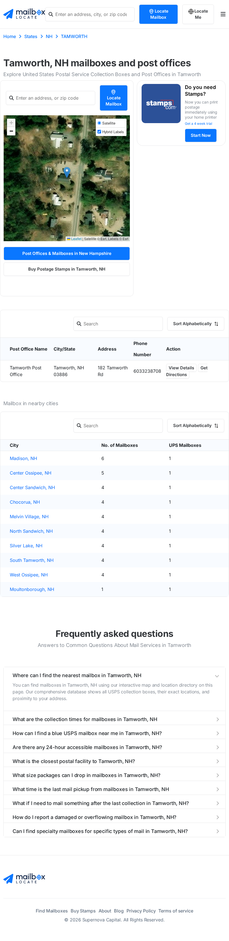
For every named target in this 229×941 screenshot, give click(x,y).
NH (49, 36)
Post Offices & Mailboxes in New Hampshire (66, 253)
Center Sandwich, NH (32, 487)
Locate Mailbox (159, 14)
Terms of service (175, 911)
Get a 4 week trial (198, 123)
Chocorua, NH (25, 502)
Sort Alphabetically (193, 323)
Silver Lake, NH (26, 545)
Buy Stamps (83, 911)
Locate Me (201, 14)
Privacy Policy (141, 911)
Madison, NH (23, 458)
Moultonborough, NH (32, 589)
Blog (119, 911)
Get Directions (186, 371)
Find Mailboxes (52, 911)
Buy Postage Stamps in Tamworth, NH (66, 269)
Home (9, 36)
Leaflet (76, 238)
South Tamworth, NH (32, 560)
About (105, 911)
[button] (66, 172)
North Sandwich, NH (31, 531)
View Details (181, 367)
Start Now (201, 135)
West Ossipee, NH (29, 575)
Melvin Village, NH (29, 516)
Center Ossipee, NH (30, 473)
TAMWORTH (74, 36)
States (30, 36)
